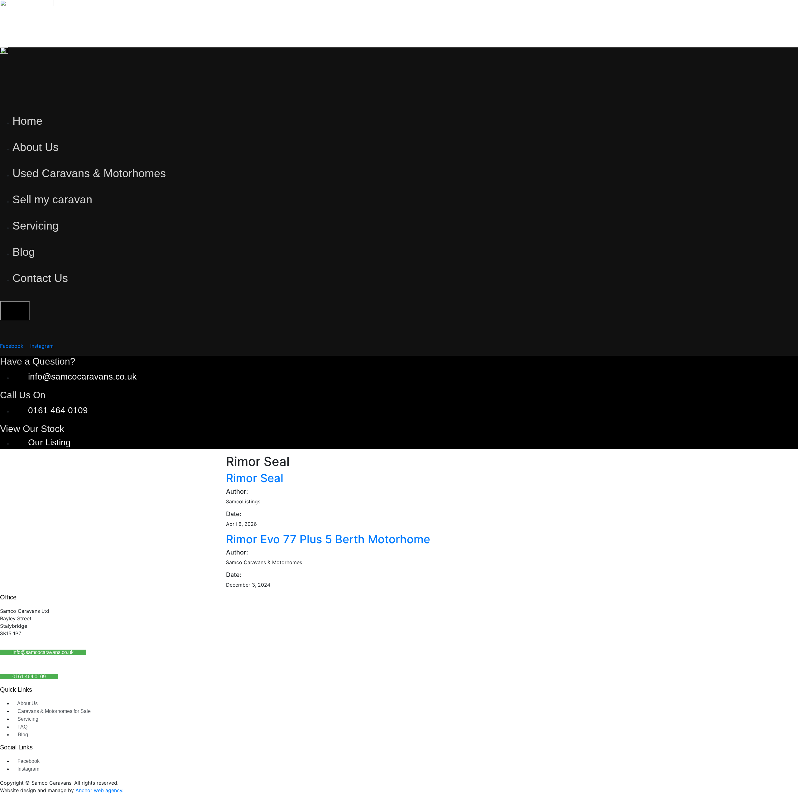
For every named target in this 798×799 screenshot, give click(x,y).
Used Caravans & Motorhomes (89, 173)
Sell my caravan (52, 199)
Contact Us (40, 278)
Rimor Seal (254, 478)
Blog (23, 251)
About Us (35, 147)
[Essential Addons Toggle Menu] (15, 310)
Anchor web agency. (99, 790)
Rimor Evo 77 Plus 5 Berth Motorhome (328, 539)
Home (27, 120)
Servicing (35, 225)
